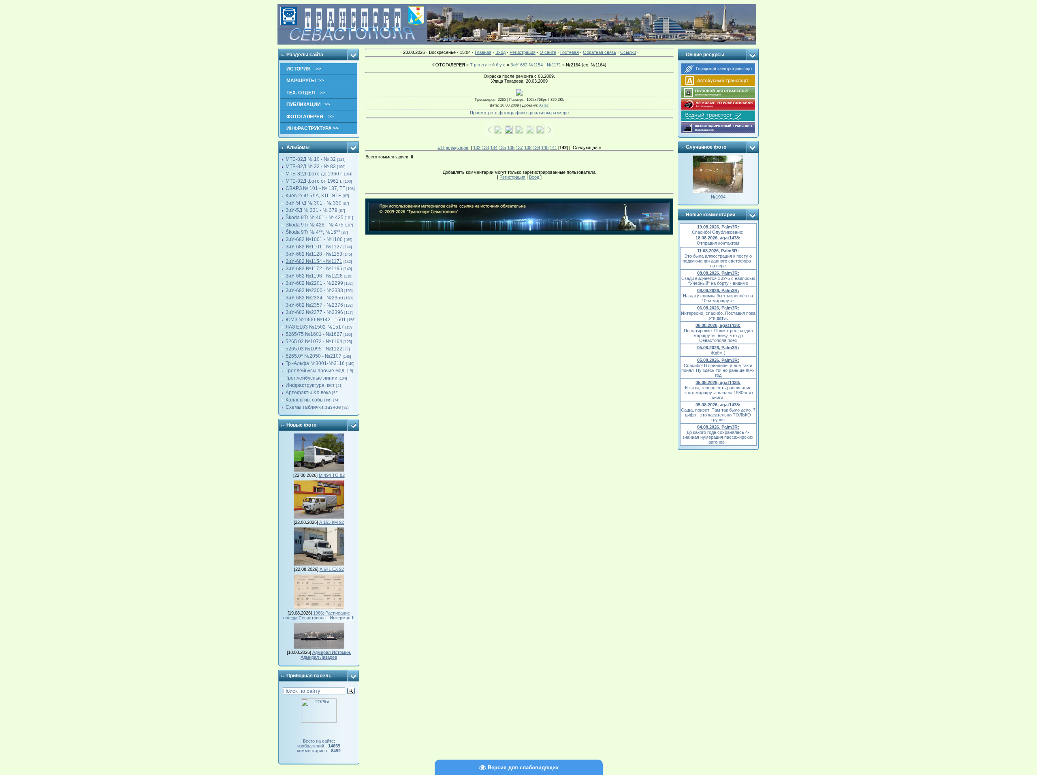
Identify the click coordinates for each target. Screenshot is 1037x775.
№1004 (718, 196)
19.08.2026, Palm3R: (718, 226)
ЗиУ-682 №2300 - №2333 (314, 290)
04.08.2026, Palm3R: (718, 427)
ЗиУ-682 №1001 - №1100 (314, 239)
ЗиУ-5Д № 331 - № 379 (311, 210)
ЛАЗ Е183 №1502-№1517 (315, 327)
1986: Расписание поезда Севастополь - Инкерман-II (318, 615)
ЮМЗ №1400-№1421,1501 (316, 319)
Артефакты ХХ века (308, 392)
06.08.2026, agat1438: (718, 325)
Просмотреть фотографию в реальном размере (519, 112)
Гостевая (569, 52)
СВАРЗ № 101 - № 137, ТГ (315, 188)
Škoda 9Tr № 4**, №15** (313, 232)
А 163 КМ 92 (331, 522)
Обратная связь (599, 52)
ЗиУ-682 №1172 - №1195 (314, 268)
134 (493, 147)
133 (485, 147)
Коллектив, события (309, 400)
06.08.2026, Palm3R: (718, 307)
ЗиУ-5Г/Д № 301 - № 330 (313, 203)
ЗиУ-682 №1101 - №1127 (314, 247)
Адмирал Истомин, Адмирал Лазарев (326, 655)
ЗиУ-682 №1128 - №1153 (314, 254)
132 (476, 147)
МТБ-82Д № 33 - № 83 (311, 166)
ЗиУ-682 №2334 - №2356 (314, 298)
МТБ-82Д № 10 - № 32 (311, 159)
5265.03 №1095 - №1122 (314, 349)
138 (527, 147)
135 (502, 147)
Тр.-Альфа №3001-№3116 (315, 363)
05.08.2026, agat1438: (718, 382)
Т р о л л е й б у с (488, 64)
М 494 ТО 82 (332, 475)
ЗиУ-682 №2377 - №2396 (314, 312)
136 (510, 147)
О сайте (548, 52)
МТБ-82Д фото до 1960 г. (314, 174)
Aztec (544, 105)
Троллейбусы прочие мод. (316, 371)
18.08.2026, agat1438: (718, 237)
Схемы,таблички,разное (313, 407)
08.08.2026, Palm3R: (718, 273)
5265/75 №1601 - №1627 (314, 334)
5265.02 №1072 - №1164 (314, 341)
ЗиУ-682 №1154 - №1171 (314, 261)
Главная (483, 52)
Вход (500, 52)
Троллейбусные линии (311, 378)
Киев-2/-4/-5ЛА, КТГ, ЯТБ (313, 196)
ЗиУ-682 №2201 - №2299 (314, 283)
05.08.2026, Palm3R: (718, 347)
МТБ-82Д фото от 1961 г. (314, 181)
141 (553, 147)
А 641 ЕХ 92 (332, 569)
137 (519, 147)
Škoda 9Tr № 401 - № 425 (315, 217)
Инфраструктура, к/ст (310, 385)
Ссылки (628, 52)
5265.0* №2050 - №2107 (313, 356)
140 (544, 147)
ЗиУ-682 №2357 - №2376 (314, 305)
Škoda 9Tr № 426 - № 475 (315, 225)
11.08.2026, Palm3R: (718, 250)
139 (536, 147)
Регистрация (523, 52)
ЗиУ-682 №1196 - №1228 (314, 276)
